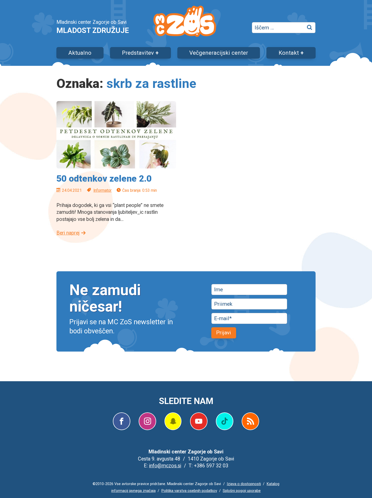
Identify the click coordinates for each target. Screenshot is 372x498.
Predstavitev (138, 52)
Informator (102, 190)
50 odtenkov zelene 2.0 (104, 178)
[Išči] (310, 27)
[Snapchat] (172, 421)
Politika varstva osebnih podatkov (189, 490)
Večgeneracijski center (218, 52)
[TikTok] (224, 421)
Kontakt (289, 52)
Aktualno (79, 52)
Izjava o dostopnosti (244, 484)
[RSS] (250, 421)
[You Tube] (199, 421)
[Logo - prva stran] (184, 22)
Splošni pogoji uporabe (242, 490)
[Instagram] (147, 421)
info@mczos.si (165, 466)
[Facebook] (121, 421)
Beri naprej (67, 233)
